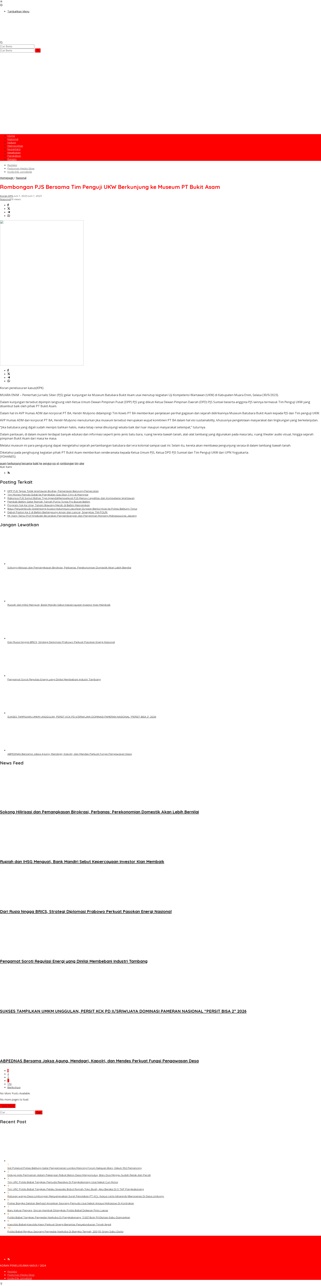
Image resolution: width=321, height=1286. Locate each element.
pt (58, 463)
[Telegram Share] (8, 212)
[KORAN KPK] (55, 39)
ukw (81, 463)
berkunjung (14, 463)
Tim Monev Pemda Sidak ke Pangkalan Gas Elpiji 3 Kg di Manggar (47, 494)
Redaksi (12, 1271)
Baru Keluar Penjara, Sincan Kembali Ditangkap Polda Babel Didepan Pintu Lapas (57, 1210)
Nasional (5, 199)
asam (3, 463)
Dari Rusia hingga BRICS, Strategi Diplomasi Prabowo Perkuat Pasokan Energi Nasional (61, 642)
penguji (47, 463)
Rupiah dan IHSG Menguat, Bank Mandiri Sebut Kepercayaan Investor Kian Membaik (58, 604)
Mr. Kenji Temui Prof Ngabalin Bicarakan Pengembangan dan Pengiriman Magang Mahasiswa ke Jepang (72, 515)
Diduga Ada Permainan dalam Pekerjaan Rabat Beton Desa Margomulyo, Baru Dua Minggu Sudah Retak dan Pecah (79, 1175)
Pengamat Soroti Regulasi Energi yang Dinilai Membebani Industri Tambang (54, 679)
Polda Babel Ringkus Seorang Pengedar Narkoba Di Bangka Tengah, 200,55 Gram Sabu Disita (65, 1231)
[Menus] (1, 2)
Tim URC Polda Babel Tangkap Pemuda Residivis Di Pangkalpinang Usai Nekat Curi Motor (62, 1182)
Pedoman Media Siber (21, 1275)
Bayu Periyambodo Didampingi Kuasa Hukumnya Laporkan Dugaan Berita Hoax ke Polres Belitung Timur (72, 508)
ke (40, 463)
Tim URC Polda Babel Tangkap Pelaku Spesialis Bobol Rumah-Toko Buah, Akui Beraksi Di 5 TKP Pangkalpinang (75, 1189)
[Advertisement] (160, 106)
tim (77, 463)
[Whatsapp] (8, 216)
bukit (36, 463)
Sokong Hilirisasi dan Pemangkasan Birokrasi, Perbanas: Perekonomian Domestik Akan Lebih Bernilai (69, 567)
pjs (54, 463)
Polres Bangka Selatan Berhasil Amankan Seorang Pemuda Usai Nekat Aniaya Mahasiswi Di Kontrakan (70, 1203)
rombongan (67, 463)
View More (7, 1105)
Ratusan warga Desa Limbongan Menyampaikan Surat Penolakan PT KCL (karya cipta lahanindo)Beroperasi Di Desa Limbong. (85, 1196)
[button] (37, 50)
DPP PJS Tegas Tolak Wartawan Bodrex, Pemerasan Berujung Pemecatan (53, 491)
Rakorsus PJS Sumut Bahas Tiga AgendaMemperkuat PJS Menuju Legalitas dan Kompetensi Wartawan (70, 498)
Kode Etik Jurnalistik (19, 1278)
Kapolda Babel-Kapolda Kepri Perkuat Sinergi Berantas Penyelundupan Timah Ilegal (59, 1224)
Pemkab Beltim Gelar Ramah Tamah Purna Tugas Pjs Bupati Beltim (48, 501)
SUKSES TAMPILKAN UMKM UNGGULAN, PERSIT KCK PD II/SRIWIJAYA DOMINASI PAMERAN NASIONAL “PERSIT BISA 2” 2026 (81, 716)
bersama (27, 463)
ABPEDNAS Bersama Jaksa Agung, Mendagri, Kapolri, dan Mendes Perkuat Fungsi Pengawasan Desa (69, 754)
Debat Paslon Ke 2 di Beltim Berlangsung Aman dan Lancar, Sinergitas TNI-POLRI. (57, 512)
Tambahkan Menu (18, 11)
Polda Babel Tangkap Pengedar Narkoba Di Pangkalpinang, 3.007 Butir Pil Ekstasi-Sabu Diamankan (68, 1217)
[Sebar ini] (8, 205)
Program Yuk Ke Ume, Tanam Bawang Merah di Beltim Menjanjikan (48, 505)
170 (9, 1084)
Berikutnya (13, 1087)
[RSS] (8, 473)
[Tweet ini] (8, 209)
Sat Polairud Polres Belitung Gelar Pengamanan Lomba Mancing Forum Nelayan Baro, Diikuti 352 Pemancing (74, 1168)
